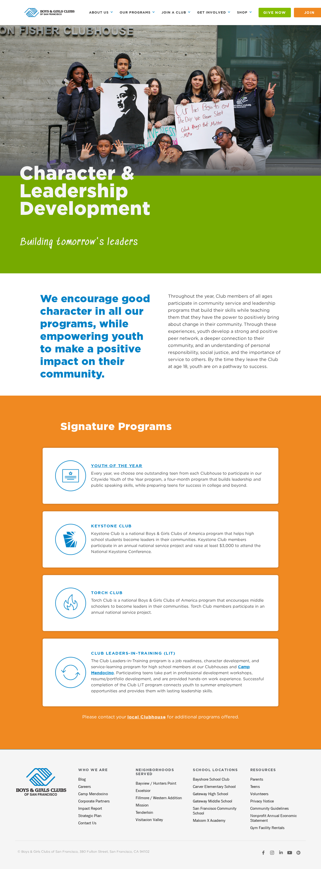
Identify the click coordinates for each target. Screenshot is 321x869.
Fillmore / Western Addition (159, 797)
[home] (49, 12)
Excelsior (143, 790)
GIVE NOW (274, 12)
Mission (142, 805)
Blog (82, 779)
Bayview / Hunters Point (156, 783)
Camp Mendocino (93, 793)
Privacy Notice (262, 801)
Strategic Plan (90, 815)
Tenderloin (144, 812)
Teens (255, 786)
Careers (84, 786)
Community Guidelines (269, 808)
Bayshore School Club (211, 779)
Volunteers (259, 793)
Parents (256, 779)
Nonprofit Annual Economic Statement (273, 818)
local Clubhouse (146, 716)
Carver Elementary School (214, 786)
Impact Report (90, 808)
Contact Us (87, 823)
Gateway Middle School (212, 801)
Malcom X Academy (209, 820)
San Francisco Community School (214, 811)
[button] (101, 12)
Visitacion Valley (149, 819)
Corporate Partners (94, 801)
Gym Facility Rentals (267, 827)
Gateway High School (210, 793)
